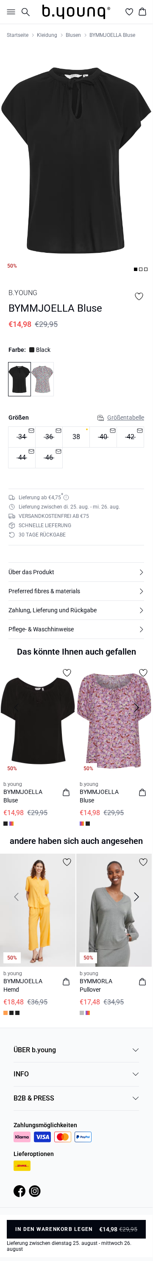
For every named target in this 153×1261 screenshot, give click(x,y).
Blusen (73, 35)
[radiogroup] (76, 447)
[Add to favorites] (139, 296)
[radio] (76, 437)
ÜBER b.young (35, 1050)
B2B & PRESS (34, 1098)
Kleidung (47, 35)
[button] (76, 572)
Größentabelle (125, 417)
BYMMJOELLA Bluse (112, 35)
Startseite (17, 35)
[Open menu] (9, 12)
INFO (21, 1074)
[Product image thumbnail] (135, 269)
